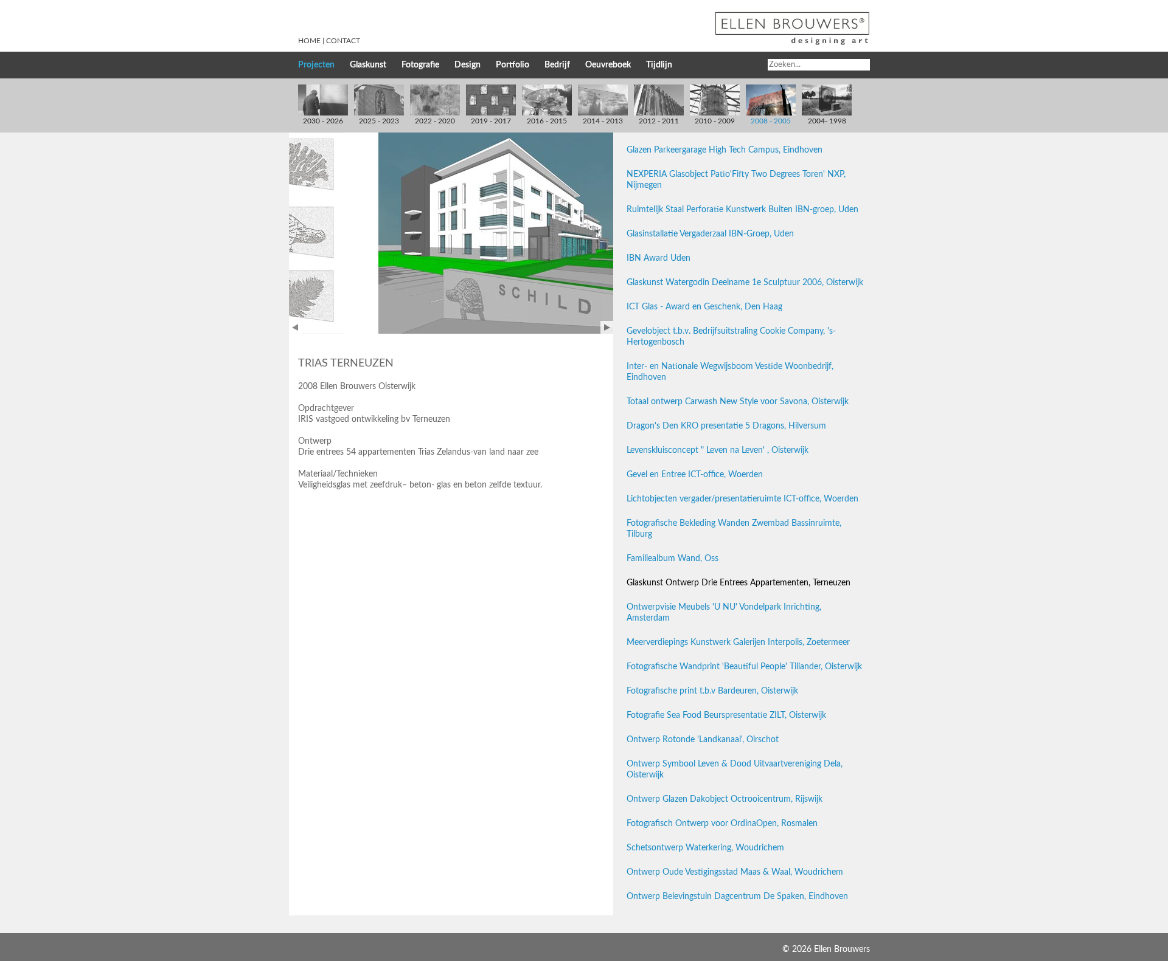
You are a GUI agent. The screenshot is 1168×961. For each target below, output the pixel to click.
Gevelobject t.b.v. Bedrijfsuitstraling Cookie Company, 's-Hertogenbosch (731, 336)
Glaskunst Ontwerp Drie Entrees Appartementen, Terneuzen (738, 583)
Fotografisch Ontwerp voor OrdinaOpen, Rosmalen (722, 823)
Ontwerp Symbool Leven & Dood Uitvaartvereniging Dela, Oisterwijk (735, 769)
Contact (343, 40)
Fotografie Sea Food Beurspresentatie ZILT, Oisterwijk (726, 715)
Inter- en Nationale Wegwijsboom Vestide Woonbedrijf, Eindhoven (730, 372)
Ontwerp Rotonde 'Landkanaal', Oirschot (703, 739)
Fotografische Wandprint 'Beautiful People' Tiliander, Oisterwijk (744, 667)
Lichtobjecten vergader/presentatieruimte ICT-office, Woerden (742, 499)
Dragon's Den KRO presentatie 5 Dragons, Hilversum (726, 426)
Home (309, 40)
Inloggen (764, 949)
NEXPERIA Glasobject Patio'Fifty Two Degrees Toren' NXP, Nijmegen (736, 180)
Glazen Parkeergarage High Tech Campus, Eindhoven (724, 150)
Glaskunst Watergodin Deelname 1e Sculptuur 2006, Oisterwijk (745, 282)
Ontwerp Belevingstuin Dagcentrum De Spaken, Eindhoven (737, 896)
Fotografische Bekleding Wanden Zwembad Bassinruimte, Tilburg (734, 529)
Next (606, 327)
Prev (295, 327)
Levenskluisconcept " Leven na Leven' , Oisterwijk (717, 450)
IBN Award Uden (658, 258)
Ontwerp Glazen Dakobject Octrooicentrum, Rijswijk (724, 799)
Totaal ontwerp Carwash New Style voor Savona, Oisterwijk (738, 402)
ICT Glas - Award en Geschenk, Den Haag (704, 307)
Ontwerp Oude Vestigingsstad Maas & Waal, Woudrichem (735, 872)
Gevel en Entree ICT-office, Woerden (695, 474)
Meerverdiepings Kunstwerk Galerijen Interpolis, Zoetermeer (738, 642)
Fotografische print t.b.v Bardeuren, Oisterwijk (712, 691)
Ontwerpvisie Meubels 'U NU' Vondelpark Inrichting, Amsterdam (724, 612)
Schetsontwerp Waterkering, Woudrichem (705, 848)
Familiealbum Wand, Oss (672, 558)
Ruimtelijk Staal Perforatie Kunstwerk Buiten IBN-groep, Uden (742, 209)
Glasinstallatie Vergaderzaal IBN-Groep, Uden (710, 234)
